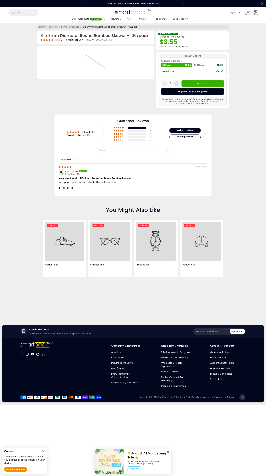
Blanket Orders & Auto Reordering (173, 379)
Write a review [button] (185, 130)
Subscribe (237, 331)
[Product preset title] (64, 241)
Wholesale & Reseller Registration (172, 364)
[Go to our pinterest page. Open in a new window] (37, 354)
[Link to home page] (36, 344)
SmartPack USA (74, 39)
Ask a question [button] (185, 136)
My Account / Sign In (221, 352)
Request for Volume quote (192, 91)
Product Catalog (170, 371)
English (233, 12)
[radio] (176, 65)
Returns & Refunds (220, 368)
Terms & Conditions (221, 373)
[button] (119, 128)
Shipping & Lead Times (173, 386)
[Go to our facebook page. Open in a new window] (22, 354)
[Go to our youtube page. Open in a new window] (32, 354)
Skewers (53, 26)
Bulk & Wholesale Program (175, 352)
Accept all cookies (15, 469)
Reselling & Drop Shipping (175, 357)
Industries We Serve (122, 362)
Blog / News (118, 368)
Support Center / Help (222, 362)
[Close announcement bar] (262, 3)
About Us (116, 352)
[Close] (168, 452)
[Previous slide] (82, 3)
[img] (65, 167)
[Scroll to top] (242, 397)
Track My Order (218, 357)
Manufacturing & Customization (120, 375)
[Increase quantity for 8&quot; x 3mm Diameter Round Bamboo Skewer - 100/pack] (176, 83)
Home (42, 26)
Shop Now (134, 468)
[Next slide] (183, 3)
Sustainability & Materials (125, 382)
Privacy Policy (217, 379)
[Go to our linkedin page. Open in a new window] (42, 354)
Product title (51, 264)
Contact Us (117, 357)
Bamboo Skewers (70, 26)
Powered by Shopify (224, 397)
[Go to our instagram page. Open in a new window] (27, 354)
